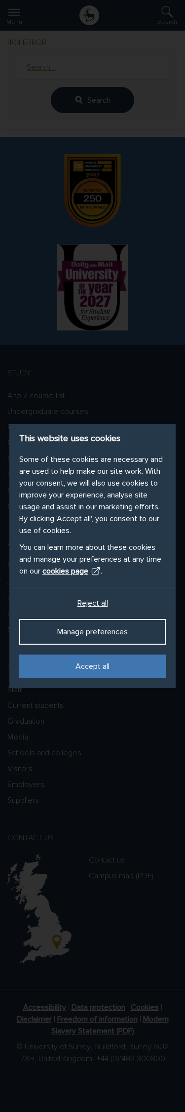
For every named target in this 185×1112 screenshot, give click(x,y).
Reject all (92, 603)
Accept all (92, 666)
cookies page (65, 571)
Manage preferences (92, 632)
